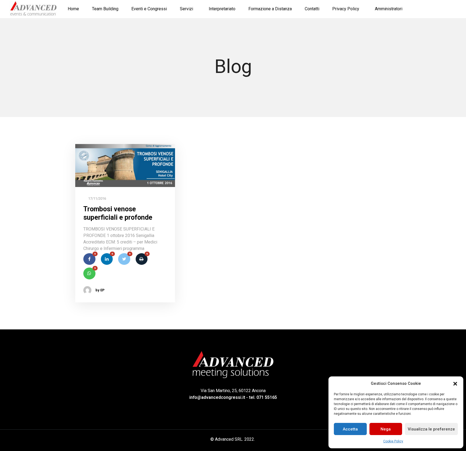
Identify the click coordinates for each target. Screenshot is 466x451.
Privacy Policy (345, 8)
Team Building (105, 8)
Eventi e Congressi (149, 8)
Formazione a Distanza (270, 8)
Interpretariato (222, 8)
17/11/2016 (96, 198)
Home (73, 8)
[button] (455, 383)
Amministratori (388, 8)
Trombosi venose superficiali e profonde (117, 213)
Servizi (186, 8)
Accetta (350, 429)
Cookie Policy (393, 441)
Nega (386, 429)
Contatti (312, 8)
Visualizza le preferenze (431, 429)
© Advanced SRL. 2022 (232, 439)
